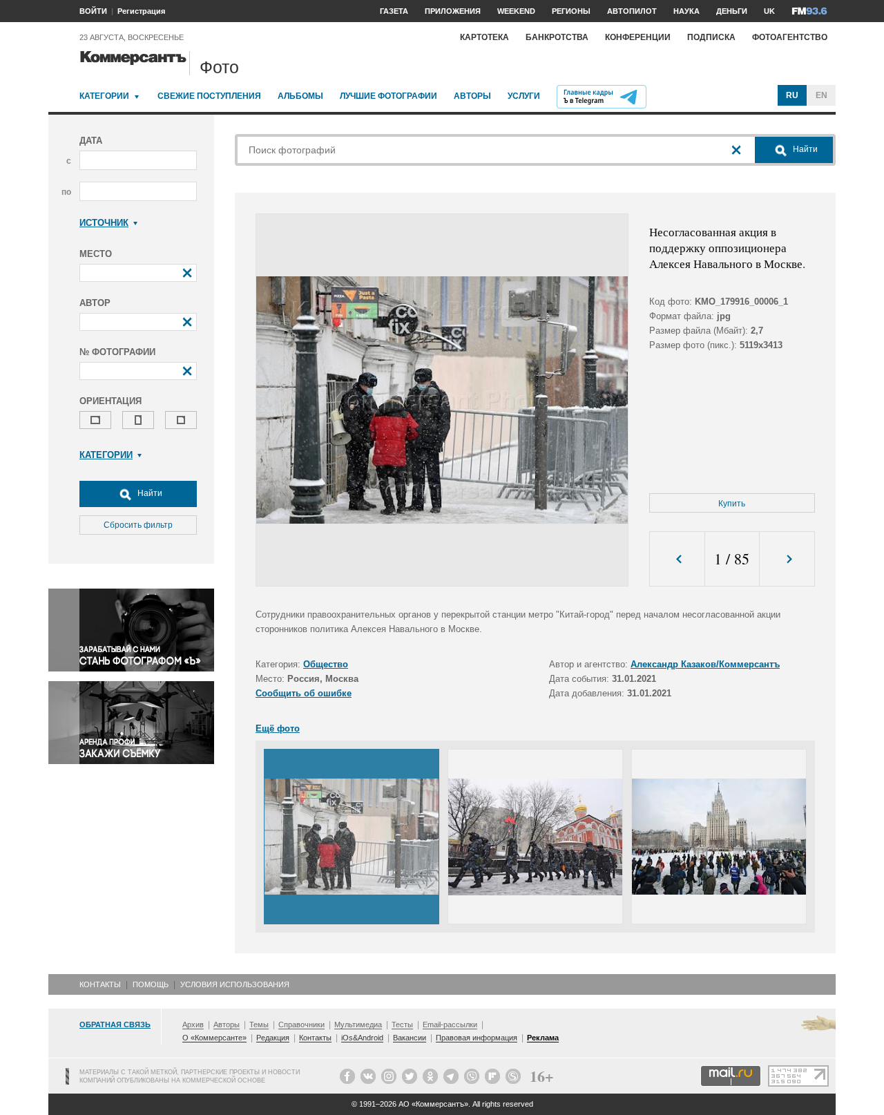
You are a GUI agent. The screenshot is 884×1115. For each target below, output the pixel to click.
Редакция (272, 1037)
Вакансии (409, 1037)
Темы (259, 1024)
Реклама (543, 1037)
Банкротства (557, 37)
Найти (148, 493)
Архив (193, 1024)
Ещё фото (278, 728)
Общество (325, 664)
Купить (731, 503)
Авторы (472, 96)
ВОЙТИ (93, 11)
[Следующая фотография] (787, 559)
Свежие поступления (209, 96)
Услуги (524, 96)
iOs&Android (362, 1037)
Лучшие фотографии (388, 96)
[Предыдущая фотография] (677, 559)
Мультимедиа (358, 1024)
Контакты (100, 984)
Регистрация (141, 11)
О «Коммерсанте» (214, 1037)
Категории (104, 96)
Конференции (638, 37)
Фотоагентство (789, 37)
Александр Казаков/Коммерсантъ (705, 664)
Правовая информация (476, 1037)
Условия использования (234, 984)
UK (769, 11)
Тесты (402, 1024)
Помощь (151, 984)
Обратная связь (115, 1024)
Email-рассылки (450, 1024)
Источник (103, 223)
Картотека (484, 37)
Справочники (301, 1024)
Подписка (711, 37)
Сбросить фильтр (138, 525)
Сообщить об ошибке (304, 693)
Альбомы (300, 96)
